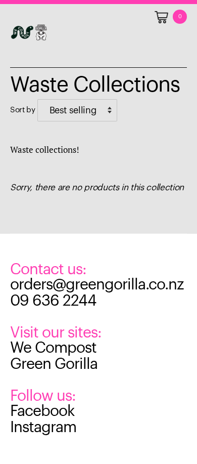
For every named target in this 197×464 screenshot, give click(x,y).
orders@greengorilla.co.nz (96, 284)
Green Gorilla (53, 363)
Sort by (22, 110)
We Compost (53, 347)
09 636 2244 (53, 300)
